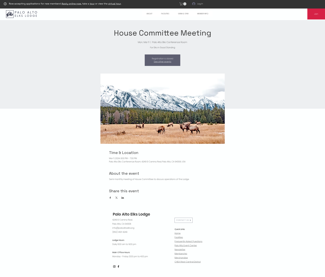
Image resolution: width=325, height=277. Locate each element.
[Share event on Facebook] (110, 198)
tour (92, 3)
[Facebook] (118, 266)
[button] (183, 3)
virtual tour (114, 3)
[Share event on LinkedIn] (122, 198)
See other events (162, 61)
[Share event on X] (116, 198)
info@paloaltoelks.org (123, 227)
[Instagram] (114, 266)
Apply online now (71, 3)
